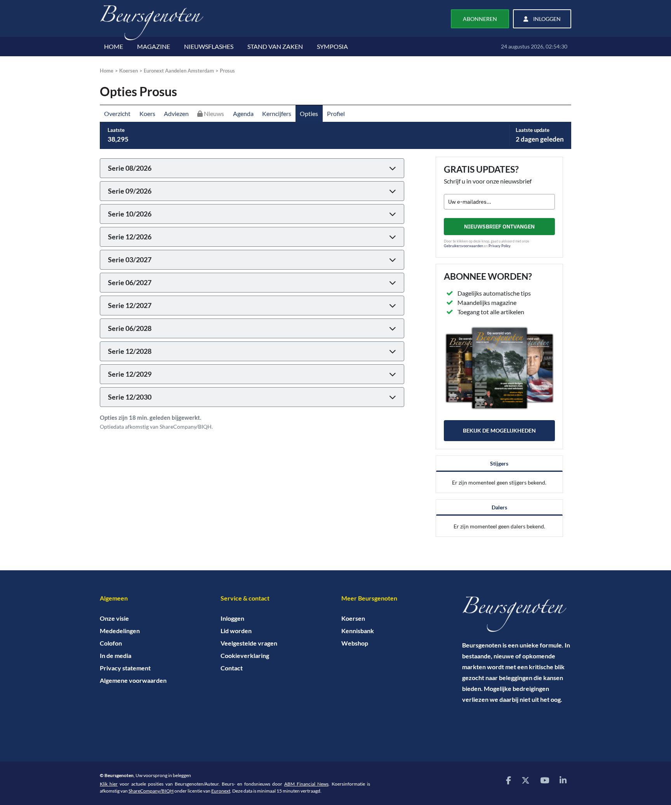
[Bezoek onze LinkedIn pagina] (563, 780)
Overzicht (117, 113)
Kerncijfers (276, 113)
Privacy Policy (499, 246)
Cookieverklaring (245, 655)
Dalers (499, 507)
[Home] (516, 614)
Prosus (227, 71)
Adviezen (176, 113)
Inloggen (232, 618)
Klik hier (109, 784)
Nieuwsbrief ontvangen (499, 226)
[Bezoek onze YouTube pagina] (544, 780)
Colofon (111, 643)
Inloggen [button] (546, 19)
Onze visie (114, 618)
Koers (147, 113)
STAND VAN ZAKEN (275, 46)
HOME (113, 46)
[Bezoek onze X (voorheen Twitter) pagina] (526, 780)
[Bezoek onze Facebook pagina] (508, 780)
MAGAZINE (153, 46)
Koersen (128, 71)
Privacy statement (125, 668)
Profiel (336, 113)
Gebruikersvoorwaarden (463, 246)
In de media (115, 655)
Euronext (220, 791)
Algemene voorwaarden (133, 680)
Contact (232, 668)
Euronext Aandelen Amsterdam (179, 71)
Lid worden (236, 630)
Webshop (354, 643)
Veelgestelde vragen (249, 643)
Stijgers (499, 463)
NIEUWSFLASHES (208, 46)
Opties (309, 113)
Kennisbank (357, 630)
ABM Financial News (306, 784)
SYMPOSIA (332, 46)
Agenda (243, 113)
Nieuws (213, 113)
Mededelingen (120, 630)
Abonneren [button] (480, 19)
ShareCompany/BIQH (151, 791)
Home (106, 71)
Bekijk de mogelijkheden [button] (499, 430)
